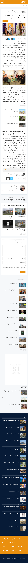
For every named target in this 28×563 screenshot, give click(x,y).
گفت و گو (6, 539)
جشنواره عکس (20, 173)
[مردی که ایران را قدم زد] (22, 346)
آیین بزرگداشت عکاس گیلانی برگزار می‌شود (10, 513)
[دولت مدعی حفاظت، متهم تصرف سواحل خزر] (22, 111)
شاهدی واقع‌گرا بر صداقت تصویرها (11, 290)
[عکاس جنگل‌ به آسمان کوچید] (24, 406)
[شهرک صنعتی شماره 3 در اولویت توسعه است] (23, 457)
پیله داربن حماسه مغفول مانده (13, 520)
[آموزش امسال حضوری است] (20, 211)
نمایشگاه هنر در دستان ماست (13, 527)
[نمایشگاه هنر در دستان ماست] (23, 528)
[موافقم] (23, 170)
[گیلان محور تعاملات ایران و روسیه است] (23, 486)
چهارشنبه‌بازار (12, 547)
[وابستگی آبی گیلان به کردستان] (20, 224)
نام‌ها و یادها (12, 543)
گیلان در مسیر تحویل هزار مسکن (12, 427)
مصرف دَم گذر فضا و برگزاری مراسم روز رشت (8, 200)
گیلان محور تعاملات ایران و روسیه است (11, 484)
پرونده (13, 550)
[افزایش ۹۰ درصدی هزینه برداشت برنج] (23, 464)
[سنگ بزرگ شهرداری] (22, 305)
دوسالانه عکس (14, 173)
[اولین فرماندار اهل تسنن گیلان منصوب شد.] (23, 499)
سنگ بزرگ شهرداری (14, 303)
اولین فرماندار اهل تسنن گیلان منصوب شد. (10, 498)
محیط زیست (17, 175)
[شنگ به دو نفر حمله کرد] (22, 118)
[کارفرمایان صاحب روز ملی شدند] (23, 471)
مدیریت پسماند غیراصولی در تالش (11, 338)
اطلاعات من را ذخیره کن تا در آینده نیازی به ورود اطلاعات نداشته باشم (14, 268)
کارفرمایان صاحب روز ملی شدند (13, 469)
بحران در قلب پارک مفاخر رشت (12, 123)
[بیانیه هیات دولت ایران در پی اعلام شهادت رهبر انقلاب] (23, 479)
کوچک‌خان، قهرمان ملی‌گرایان (12, 331)
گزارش (13, 539)
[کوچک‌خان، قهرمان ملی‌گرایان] (22, 332)
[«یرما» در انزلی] (8, 224)
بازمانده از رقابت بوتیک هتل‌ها (12, 317)
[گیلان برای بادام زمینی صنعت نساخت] (23, 450)
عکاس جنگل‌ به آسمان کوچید (14, 405)
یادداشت (21, 543)
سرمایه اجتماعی (22, 175)
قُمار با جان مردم (15, 297)
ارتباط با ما (5, 550)
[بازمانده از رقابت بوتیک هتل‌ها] (22, 319)
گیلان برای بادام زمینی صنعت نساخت (11, 449)
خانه (20, 539)
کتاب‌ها (20, 547)
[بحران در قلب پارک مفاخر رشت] (22, 125)
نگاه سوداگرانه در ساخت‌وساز (12, 324)
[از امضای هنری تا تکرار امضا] (22, 312)
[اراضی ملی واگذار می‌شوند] (8, 211)
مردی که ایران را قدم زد (13, 344)
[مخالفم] (5, 170)
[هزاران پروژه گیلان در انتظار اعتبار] (23, 442)
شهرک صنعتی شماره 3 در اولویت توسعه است (11, 456)
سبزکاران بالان (8, 173)
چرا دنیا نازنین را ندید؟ (13, 283)
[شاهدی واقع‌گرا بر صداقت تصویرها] (22, 291)
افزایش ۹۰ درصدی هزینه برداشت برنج (11, 462)
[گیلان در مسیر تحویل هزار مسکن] (23, 428)
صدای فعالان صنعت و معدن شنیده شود (11, 420)
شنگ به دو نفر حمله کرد (13, 117)
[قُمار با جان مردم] (22, 298)
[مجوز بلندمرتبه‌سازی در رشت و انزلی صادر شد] (24, 399)
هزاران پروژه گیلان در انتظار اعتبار (12, 441)
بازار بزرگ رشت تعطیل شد (14, 491)
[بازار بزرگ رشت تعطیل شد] (23, 493)
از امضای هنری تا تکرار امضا (12, 310)
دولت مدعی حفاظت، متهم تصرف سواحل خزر (11, 110)
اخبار (6, 20)
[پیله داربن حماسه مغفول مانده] (23, 521)
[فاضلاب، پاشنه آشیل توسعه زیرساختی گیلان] (24, 392)
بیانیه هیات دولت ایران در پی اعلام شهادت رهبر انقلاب (10, 478)
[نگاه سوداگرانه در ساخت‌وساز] (22, 325)
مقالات (3, 543)
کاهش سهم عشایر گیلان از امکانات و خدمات (20, 200)
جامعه (4, 20)
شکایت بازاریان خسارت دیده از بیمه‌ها (11, 434)
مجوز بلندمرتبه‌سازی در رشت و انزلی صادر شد (11, 398)
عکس (20, 550)
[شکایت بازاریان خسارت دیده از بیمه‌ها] (23, 435)
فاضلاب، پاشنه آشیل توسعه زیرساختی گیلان (11, 391)
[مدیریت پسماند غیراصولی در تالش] (22, 339)
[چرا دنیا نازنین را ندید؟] (22, 285)
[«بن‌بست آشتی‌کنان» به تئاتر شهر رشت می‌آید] (23, 508)
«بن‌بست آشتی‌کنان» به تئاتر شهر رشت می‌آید (11, 507)
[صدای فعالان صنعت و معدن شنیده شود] (23, 422)
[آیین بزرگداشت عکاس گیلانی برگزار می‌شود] (23, 515)
